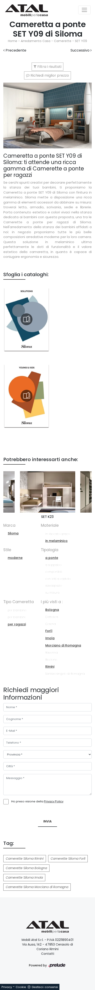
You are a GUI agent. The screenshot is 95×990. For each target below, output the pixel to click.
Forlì (48, 631)
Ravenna (51, 652)
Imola (50, 638)
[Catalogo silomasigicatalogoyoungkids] (26, 396)
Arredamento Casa (35, 41)
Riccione (51, 660)
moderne (15, 558)
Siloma (13, 533)
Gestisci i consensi (45, 987)
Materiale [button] (50, 525)
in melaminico (56, 541)
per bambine (17, 610)
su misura (52, 593)
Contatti (47, 953)
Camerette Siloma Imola (24, 877)
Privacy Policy (53, 801)
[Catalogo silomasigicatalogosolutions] (26, 319)
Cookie (21, 987)
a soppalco (53, 565)
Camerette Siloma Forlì (68, 858)
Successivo (80, 50)
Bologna (52, 610)
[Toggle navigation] (84, 10)
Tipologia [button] (49, 549)
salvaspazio (53, 586)
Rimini (49, 666)
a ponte (51, 558)
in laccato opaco (57, 534)
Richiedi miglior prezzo (49, 75)
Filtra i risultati (48, 66)
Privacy (7, 987)
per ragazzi (17, 624)
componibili (53, 572)
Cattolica (51, 617)
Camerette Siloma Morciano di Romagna (37, 887)
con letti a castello (58, 579)
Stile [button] (7, 549)
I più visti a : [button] (52, 601)
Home (12, 41)
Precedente (15, 50)
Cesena (50, 624)
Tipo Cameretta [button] (18, 601)
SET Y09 (81, 41)
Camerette (62, 41)
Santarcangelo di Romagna (65, 674)
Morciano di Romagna (63, 645)
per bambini (16, 617)
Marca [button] (9, 525)
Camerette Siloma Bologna (26, 868)
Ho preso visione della (37, 801)
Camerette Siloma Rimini (25, 858)
